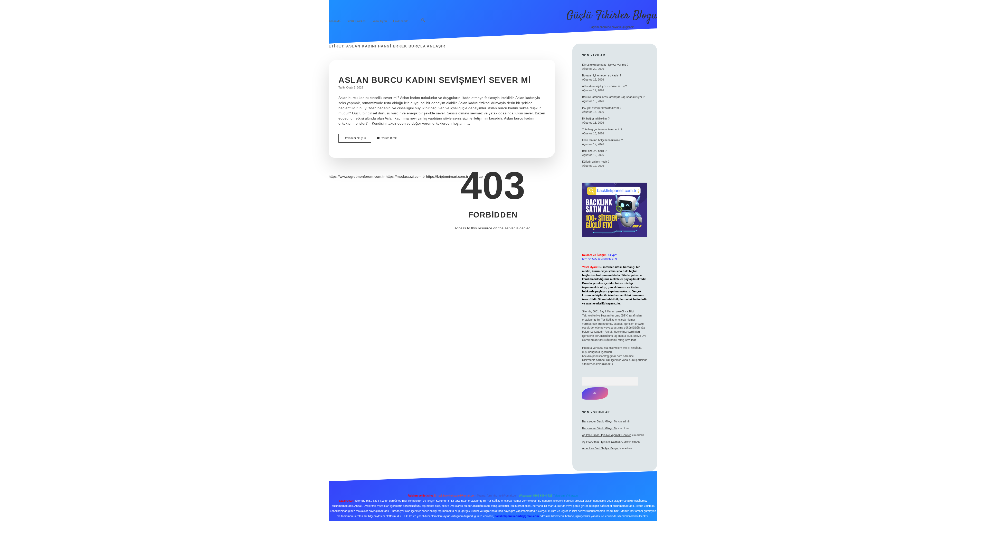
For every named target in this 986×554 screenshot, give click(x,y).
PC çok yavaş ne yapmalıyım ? (601, 107)
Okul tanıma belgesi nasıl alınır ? (602, 140)
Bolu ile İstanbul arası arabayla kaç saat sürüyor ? (613, 96)
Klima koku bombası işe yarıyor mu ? (605, 64)
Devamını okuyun (357, 139)
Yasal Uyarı (380, 21)
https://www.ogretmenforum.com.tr (357, 176)
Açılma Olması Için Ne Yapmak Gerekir (606, 435)
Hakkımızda (400, 21)
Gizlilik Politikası (356, 21)
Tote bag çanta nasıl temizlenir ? (602, 129)
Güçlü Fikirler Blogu (611, 15)
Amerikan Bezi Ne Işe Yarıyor (600, 448)
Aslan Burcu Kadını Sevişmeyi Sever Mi (434, 80)
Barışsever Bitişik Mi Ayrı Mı (599, 421)
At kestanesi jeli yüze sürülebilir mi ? (604, 86)
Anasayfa (334, 21)
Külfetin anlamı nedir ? (595, 161)
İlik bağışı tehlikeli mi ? (596, 118)
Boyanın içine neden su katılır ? (601, 75)
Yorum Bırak (389, 138)
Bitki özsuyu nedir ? (594, 150)
